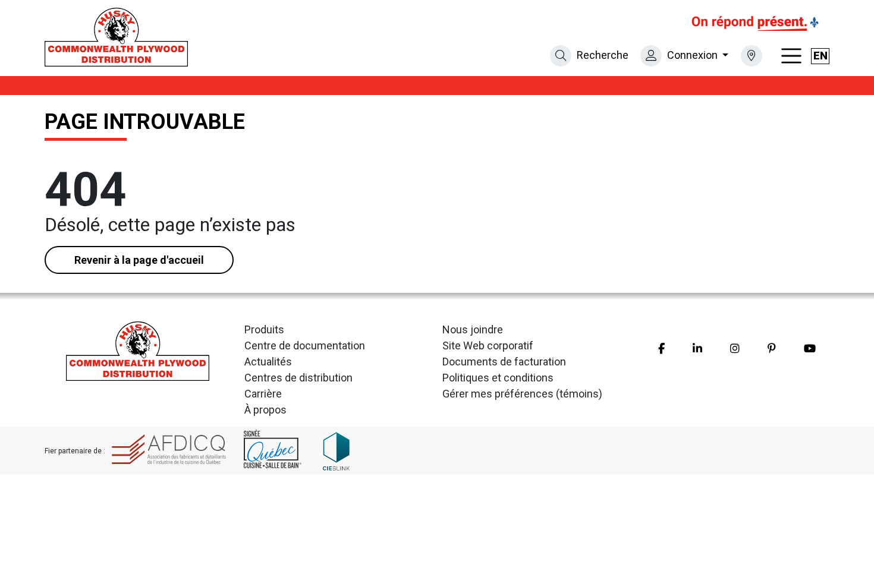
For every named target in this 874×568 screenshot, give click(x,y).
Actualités (268, 361)
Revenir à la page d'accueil (139, 260)
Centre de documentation (304, 345)
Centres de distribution (298, 377)
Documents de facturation (504, 361)
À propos (265, 409)
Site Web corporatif (487, 345)
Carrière (263, 393)
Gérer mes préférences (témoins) (522, 393)
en (820, 55)
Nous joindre (472, 329)
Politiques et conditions (498, 377)
